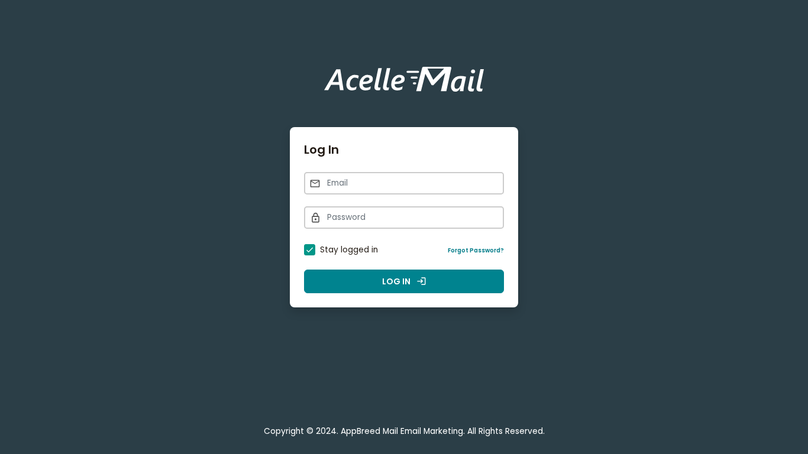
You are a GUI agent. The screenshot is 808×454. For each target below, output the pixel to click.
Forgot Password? (476, 250)
